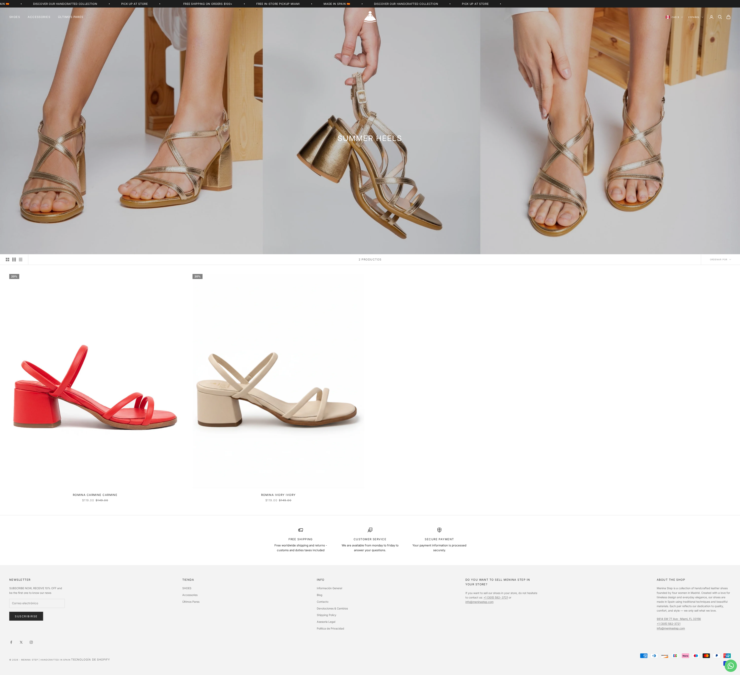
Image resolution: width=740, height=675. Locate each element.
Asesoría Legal (326, 621)
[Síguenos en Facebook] (11, 642)
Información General (329, 588)
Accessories (39, 17)
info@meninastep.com (479, 601)
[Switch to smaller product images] (14, 259)
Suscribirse (26, 616)
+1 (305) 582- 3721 (496, 597)
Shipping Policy (326, 615)
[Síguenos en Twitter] (21, 642)
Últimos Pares (70, 17)
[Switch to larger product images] (7, 259)
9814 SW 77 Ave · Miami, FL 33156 (679, 618)
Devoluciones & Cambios (332, 608)
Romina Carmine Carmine (95, 494)
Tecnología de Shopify (90, 659)
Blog (319, 595)
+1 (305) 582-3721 (668, 623)
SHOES (14, 17)
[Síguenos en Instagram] (31, 642)
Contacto (322, 601)
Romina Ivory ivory (278, 494)
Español (694, 17)
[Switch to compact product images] (20, 259)
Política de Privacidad (330, 628)
